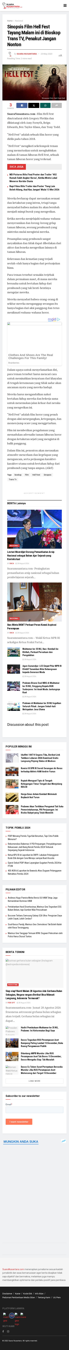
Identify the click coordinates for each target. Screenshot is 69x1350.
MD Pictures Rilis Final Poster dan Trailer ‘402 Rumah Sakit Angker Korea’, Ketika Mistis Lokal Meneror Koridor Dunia (33, 178)
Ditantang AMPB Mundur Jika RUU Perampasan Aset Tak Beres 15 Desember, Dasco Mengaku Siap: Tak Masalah (41, 1056)
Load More (34, 1081)
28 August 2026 (23, 563)
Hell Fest (36, 475)
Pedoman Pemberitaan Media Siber (18, 1297)
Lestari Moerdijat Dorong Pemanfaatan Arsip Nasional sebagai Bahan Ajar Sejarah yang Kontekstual (30, 555)
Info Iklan (39, 1293)
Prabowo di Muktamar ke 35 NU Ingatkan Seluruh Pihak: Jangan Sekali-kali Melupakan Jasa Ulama (41, 706)
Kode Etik (27, 1293)
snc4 (11, 563)
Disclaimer (7, 1293)
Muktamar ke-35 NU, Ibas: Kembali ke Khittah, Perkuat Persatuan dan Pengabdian (40, 652)
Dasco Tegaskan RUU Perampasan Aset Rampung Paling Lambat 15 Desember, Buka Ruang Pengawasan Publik (42, 1043)
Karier (17, 1293)
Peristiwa (13, 985)
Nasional (19, 21)
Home (10, 21)
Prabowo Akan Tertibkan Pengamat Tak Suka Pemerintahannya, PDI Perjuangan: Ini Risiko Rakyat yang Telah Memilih (42, 809)
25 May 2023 (46, 54)
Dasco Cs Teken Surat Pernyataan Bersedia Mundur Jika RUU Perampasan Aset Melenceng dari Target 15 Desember (42, 1070)
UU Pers (56, 1297)
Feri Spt (11, 1003)
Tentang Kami (44, 1297)
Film (27, 475)
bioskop (18, 475)
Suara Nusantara (27, 54)
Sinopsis (47, 475)
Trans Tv (13, 479)
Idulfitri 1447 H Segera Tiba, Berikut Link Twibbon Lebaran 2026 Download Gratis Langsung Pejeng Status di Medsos (40, 758)
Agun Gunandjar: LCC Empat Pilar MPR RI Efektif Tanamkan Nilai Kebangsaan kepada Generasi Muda (42, 669)
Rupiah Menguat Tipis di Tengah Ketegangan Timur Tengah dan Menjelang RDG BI (41, 783)
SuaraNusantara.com (13, 1269)
